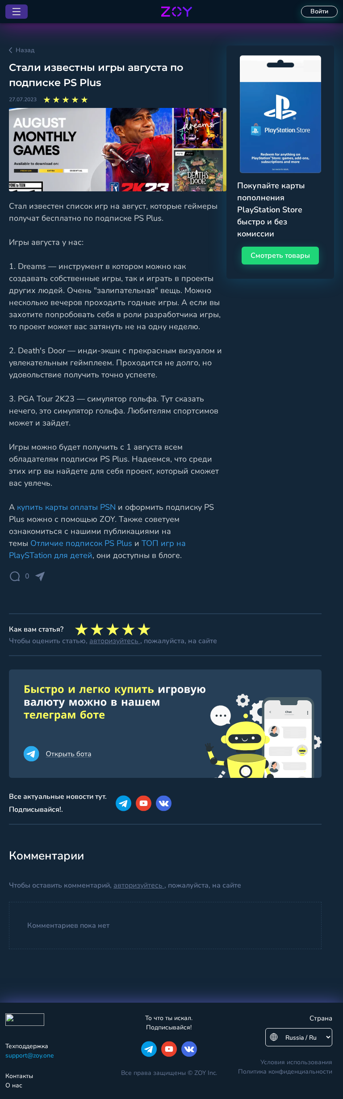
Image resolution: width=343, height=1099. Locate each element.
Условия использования (296, 1062)
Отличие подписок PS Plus (81, 543)
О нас (13, 1085)
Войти (319, 11)
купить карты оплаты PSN (66, 507)
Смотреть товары (280, 255)
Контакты (19, 1076)
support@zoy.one (29, 1055)
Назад (25, 50)
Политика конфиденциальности (285, 1071)
